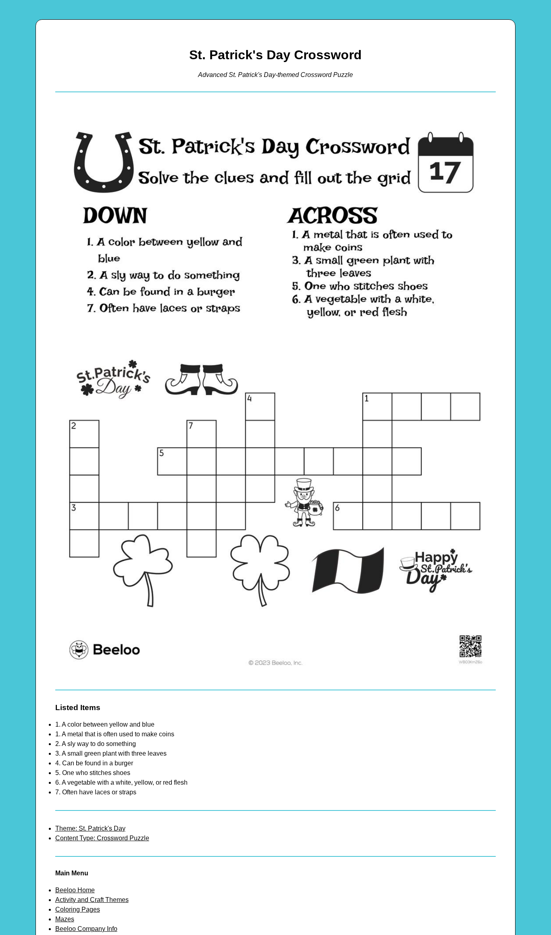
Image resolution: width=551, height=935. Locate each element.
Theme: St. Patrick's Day (90, 828)
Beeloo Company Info (86, 928)
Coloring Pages (77, 909)
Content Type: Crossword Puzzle (102, 838)
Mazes (64, 919)
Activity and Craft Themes (92, 899)
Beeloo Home (75, 890)
